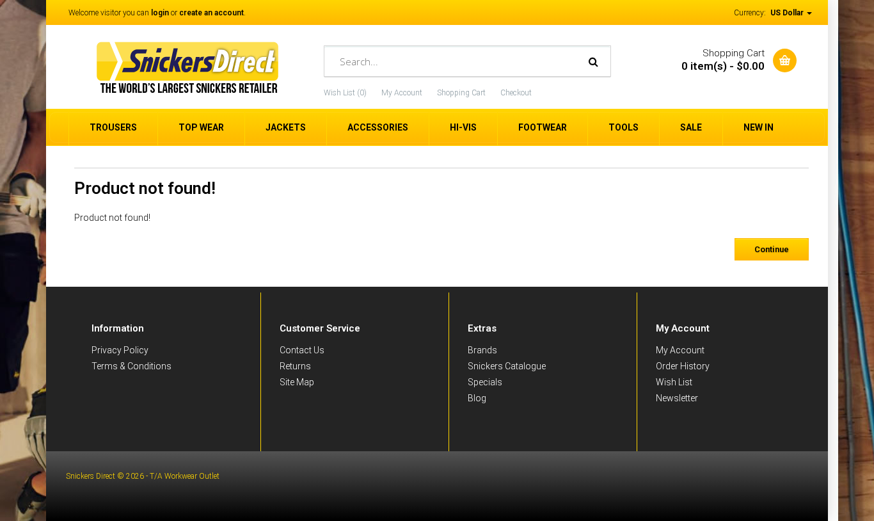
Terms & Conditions (131, 366)
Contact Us (302, 350)
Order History (683, 366)
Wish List (674, 382)
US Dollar (788, 12)
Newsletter (677, 398)
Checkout (516, 92)
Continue (771, 249)
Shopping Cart (461, 92)
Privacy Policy (119, 350)
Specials (485, 382)
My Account (401, 92)
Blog (477, 398)
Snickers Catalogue (507, 366)
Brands (482, 350)
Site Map (297, 382)
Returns (295, 366)
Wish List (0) (345, 92)
